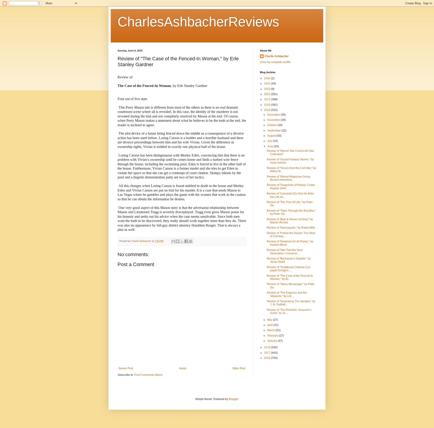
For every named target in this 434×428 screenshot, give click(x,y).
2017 (267, 352)
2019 (267, 110)
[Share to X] (182, 241)
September (274, 130)
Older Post (238, 368)
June (270, 146)
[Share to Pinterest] (190, 241)
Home (182, 368)
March (271, 330)
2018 (267, 347)
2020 (267, 104)
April (270, 325)
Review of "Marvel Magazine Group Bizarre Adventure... (288, 178)
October (272, 125)
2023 (267, 89)
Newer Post (126, 368)
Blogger (233, 399)
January (272, 340)
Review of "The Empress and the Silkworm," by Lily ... (287, 294)
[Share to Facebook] (186, 241)
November (274, 120)
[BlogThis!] (177, 241)
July (270, 141)
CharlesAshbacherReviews (198, 21)
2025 (267, 83)
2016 (267, 358)
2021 (267, 99)
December (274, 114)
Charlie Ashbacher (276, 56)
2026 (267, 78)
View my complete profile (275, 62)
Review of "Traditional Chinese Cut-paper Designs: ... (289, 269)
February (273, 335)
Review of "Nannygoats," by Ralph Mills (291, 227)
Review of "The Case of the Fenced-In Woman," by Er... (290, 277)
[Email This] (173, 241)
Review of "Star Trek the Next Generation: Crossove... (284, 251)
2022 (267, 94)
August (271, 135)
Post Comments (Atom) (148, 375)
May (270, 319)
